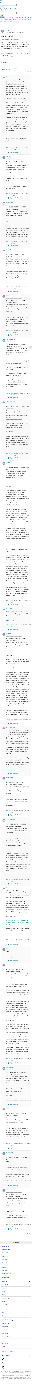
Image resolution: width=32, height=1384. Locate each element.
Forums (4, 1301)
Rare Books (9, 19)
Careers (4, 1291)
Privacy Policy (5, 1294)
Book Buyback (5, 1277)
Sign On (2, 9)
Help (15, 9)
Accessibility (5, 1304)
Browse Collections (6, 1253)
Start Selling (3, 21)
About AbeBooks (6, 1284)
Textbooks (24, 19)
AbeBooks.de (5, 1326)
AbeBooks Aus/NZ (6, 1336)
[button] (11, 21)
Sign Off (16, 17)
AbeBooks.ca (5, 1340)
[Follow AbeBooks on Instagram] (16, 1367)
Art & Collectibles (16, 19)
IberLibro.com (5, 1343)
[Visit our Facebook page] (16, 1359)
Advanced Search (22, 17)
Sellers (28, 19)
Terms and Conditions (21, 1372)
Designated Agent (6, 1298)
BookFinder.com (8, 1350)
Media (3, 1288)
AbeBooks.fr (5, 1330)
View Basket (5, 1263)
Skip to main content (5, 1)
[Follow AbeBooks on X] (16, 1363)
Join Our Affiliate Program (8, 1273)
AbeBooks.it (5, 1333)
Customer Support (6, 1315)
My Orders (4, 1259)
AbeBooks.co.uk (5, 1323)
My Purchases (9, 17)
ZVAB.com (4, 1346)
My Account (7, 9)
